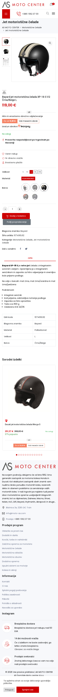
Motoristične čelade (32, 27)
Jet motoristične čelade (17, 30)
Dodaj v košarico (17, 216)
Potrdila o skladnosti (12, 603)
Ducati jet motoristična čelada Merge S (22, 424)
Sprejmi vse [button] (27, 689)
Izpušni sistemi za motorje (15, 565)
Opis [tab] (30, 258)
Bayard (24, 231)
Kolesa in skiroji (9, 570)
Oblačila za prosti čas (12, 531)
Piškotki (5, 599)
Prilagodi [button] (9, 689)
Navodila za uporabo (12, 607)
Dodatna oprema (10, 561)
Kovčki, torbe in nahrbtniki (14, 539)
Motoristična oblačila (12, 552)
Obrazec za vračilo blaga (26, 649)
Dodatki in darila (10, 535)
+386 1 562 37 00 (22, 519)
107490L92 (19, 235)
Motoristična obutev (12, 557)
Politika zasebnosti (11, 594)
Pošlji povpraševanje (17, 222)
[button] (16, 455)
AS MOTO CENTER (10, 27)
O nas (5, 586)
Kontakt (6, 581)
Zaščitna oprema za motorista (17, 544)
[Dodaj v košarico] (29, 391)
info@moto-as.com (16, 513)
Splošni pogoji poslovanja (14, 590)
